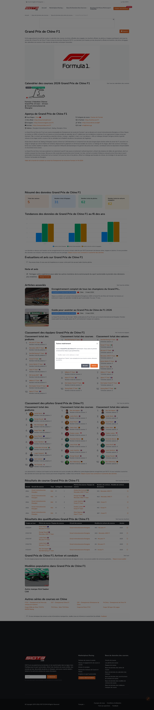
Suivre (94, 365)
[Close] (97, 343)
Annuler (85, 365)
